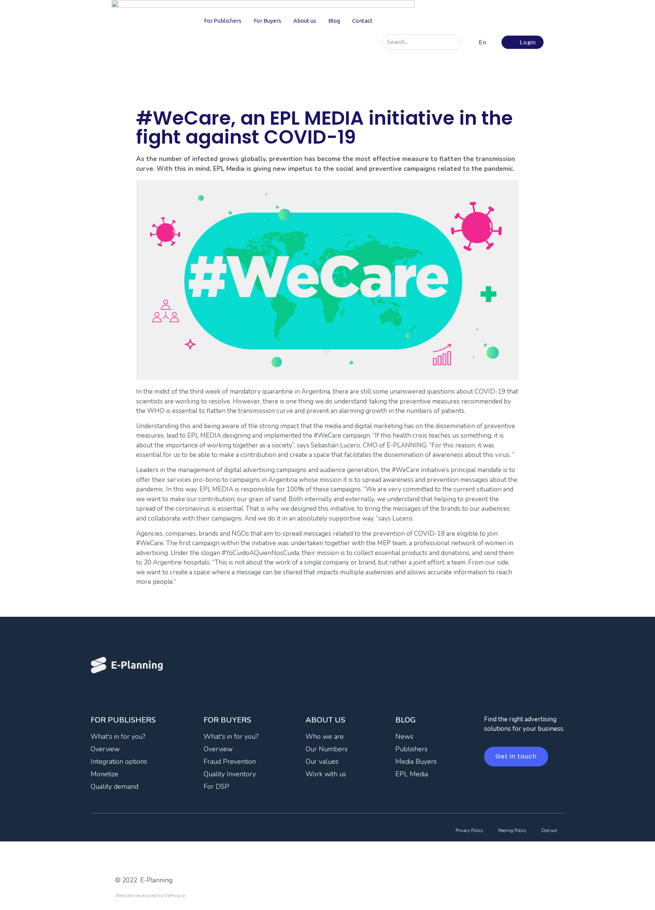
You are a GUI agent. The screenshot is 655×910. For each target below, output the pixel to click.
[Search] (452, 42)
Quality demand (114, 786)
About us (304, 20)
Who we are (325, 736)
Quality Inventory (230, 774)
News (404, 736)
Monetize (104, 774)
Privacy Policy (469, 830)
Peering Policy (512, 830)
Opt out (549, 830)
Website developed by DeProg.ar (150, 896)
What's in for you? (118, 736)
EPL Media (411, 774)
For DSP (216, 786)
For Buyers (267, 20)
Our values (322, 761)
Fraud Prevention (230, 761)
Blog (334, 20)
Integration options (119, 761)
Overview (105, 749)
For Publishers (222, 20)
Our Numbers (327, 749)
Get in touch (516, 756)
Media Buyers (416, 761)
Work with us (326, 774)
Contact (362, 20)
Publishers (411, 749)
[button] (481, 42)
